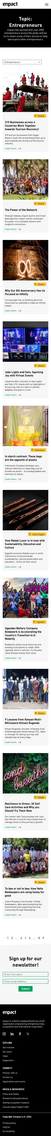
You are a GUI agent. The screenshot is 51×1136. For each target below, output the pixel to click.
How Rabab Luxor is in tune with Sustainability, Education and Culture (25, 544)
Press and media (11, 1093)
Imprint (6, 1126)
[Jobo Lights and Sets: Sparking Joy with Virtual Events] (25, 343)
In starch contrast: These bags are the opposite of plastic (23, 457)
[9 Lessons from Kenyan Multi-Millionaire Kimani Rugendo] (25, 691)
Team (5, 1055)
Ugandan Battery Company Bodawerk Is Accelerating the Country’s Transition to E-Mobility (23, 633)
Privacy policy (9, 1122)
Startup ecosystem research (16, 1102)
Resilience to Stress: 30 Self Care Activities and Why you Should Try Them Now (22, 807)
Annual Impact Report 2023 (16, 1106)
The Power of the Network (21, 210)
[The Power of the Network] (25, 181)
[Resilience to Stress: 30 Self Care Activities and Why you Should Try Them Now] (25, 775)
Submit (26, 988)
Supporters (8, 1060)
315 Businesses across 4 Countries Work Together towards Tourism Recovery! (22, 125)
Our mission (8, 1047)
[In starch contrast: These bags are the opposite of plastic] (25, 428)
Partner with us (10, 1072)
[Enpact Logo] (9, 1012)
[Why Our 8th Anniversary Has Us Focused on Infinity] (25, 262)
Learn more (11, 148)
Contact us (8, 1077)
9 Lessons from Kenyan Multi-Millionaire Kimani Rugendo (23, 721)
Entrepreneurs (12, 61)
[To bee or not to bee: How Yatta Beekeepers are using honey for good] (25, 860)
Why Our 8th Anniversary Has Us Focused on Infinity (25, 292)
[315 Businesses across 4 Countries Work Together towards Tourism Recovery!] (25, 94)
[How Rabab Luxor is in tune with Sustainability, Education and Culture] (25, 512)
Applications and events (14, 1081)
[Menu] (46, 4)
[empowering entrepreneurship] (10, 4)
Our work (7, 1051)
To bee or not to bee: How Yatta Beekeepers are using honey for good (24, 892)
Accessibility (9, 1131)
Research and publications (15, 1098)
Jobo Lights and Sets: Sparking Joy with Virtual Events (24, 373)
